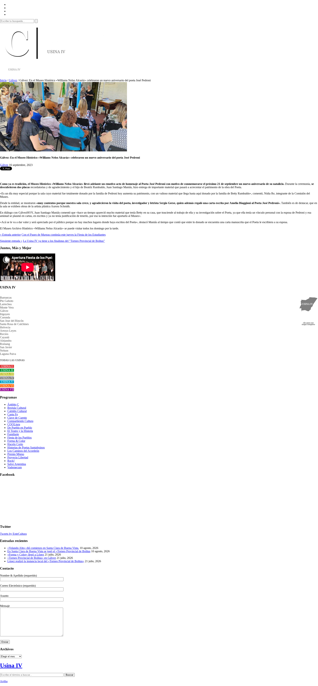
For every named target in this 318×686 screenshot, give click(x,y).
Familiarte (13, 434)
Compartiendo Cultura (20, 421)
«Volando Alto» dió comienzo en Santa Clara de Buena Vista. (43, 547)
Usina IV (11, 665)
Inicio (3, 80)
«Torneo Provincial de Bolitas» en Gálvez (31, 557)
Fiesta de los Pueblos (19, 437)
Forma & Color (16, 440)
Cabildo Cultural (17, 411)
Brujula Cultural (16, 407)
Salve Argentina (16, 464)
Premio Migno (15, 454)
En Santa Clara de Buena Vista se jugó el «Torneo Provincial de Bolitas (48, 551)
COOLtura (13, 424)
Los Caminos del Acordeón (23, 450)
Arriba (4, 681)
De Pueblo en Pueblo (19, 427)
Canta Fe (12, 414)
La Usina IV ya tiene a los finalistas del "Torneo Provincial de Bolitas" (64, 240)
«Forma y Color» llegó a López (25, 554)
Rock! (11, 460)
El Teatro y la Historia (20, 430)
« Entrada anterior (10, 234)
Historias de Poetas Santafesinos (26, 447)
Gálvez (13, 80)
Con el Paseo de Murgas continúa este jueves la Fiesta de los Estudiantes (64, 234)
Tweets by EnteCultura (13, 533)
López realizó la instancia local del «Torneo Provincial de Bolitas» (45, 561)
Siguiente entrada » (11, 240)
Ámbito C (13, 404)
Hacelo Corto (15, 444)
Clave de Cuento (17, 417)
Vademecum (14, 467)
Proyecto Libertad (17, 457)
